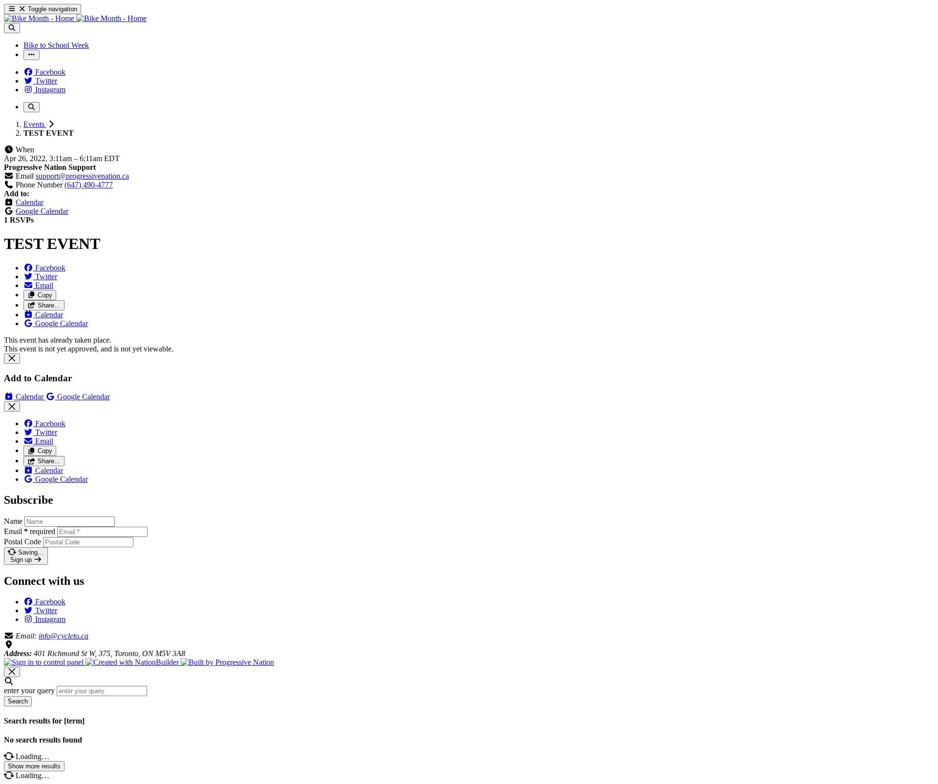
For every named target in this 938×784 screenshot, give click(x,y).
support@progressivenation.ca (82, 176)
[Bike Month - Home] (75, 18)
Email (29, 531)
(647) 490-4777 (88, 185)
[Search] (12, 28)
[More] (31, 55)
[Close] (12, 358)
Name (13, 521)
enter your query (29, 690)
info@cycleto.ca (63, 636)
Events (34, 124)
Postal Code (22, 541)
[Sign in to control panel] (44, 662)
